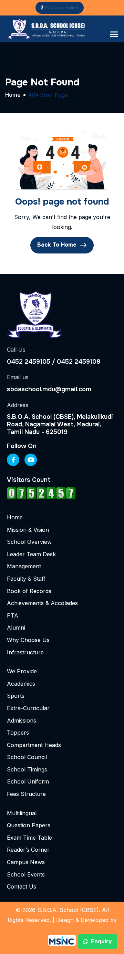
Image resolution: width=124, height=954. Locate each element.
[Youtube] (30, 460)
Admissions (21, 720)
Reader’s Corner (28, 849)
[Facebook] (13, 460)
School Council (27, 757)
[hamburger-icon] (114, 34)
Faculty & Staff (26, 578)
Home (15, 517)
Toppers (18, 732)
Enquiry (101, 941)
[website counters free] (41, 492)
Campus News (26, 862)
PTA (12, 615)
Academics (21, 683)
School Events (26, 874)
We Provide (22, 671)
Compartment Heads (34, 745)
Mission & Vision (28, 529)
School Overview (29, 541)
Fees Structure (26, 793)
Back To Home (57, 244)
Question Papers (28, 825)
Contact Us (21, 886)
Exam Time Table (29, 837)
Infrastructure (25, 652)
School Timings (27, 769)
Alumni (16, 627)
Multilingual (22, 813)
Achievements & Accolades (42, 603)
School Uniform (28, 781)
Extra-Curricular (28, 708)
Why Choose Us (28, 639)
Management (24, 566)
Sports (15, 695)
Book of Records (29, 591)
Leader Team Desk (31, 554)
